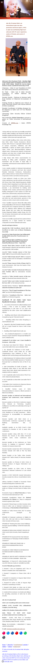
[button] (2, 2)
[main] (16, 29)
